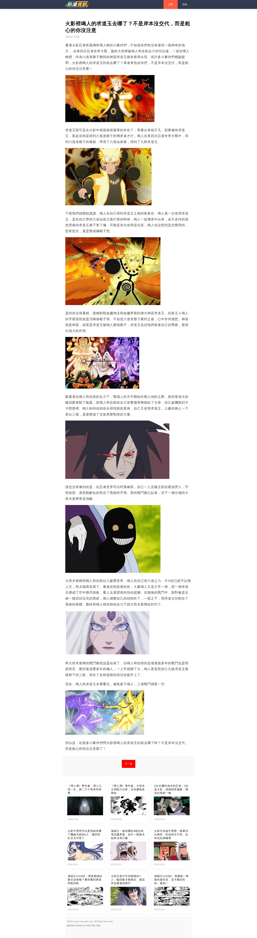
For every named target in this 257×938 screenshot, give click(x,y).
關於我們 (71, 925)
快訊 (184, 4)
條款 (89, 925)
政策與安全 (81, 925)
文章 (170, 4)
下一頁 (128, 764)
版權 (98, 925)
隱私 (93, 925)
